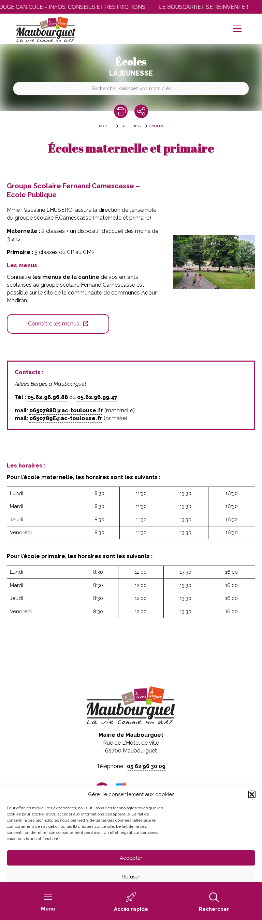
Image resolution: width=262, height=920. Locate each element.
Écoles (156, 126)
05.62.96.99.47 (97, 397)
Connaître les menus (53, 323)
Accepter (131, 858)
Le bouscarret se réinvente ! (197, 7)
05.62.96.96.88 (47, 397)
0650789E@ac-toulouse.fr (65, 418)
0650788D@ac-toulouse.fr (66, 410)
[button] (251, 794)
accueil (106, 126)
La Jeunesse (131, 126)
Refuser (131, 877)
